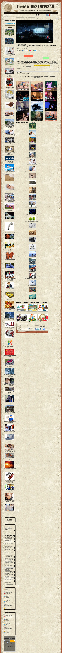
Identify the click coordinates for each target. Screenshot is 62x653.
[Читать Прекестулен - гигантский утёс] (9, 317)
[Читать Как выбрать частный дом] (9, 411)
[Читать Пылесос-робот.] (9, 337)
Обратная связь (22, 325)
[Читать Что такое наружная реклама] (9, 170)
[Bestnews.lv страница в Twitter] (38, 329)
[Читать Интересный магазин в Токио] (9, 199)
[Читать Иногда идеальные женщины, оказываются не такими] (9, 499)
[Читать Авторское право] (9, 107)
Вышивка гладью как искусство (9, 527)
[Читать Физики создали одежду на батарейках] (9, 267)
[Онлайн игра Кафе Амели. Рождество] (21, 311)
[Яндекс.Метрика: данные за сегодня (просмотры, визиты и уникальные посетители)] (9, 643)
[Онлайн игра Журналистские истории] (21, 321)
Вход (40, 77)
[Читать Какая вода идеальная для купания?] (9, 189)
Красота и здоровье (8, 593)
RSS (43, 326)
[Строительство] (10, 210)
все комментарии (10, 584)
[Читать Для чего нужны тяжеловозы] (9, 326)
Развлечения (7, 600)
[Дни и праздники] (10, 162)
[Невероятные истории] (10, 117)
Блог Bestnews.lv (28, 325)
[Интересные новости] (10, 201)
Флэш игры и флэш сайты (9, 533)
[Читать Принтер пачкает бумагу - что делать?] (9, 440)
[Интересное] (10, 66)
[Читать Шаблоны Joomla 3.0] (9, 346)
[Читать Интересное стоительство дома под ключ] (9, 64)
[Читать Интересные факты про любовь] (9, 180)
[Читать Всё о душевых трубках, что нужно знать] (9, 230)
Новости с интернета (20, 17)
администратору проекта (29, 67)
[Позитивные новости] (10, 154)
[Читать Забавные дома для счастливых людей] (9, 208)
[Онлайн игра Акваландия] (43, 311)
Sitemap (41, 326)
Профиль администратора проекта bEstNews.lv (42, 65)
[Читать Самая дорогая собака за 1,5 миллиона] (9, 258)
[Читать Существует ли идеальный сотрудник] (9, 53)
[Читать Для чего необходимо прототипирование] (9, 97)
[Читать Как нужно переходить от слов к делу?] (9, 467)
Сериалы (6, 601)
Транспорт (7, 604)
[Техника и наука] (10, 269)
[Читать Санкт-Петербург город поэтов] (9, 34)
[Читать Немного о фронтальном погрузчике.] (9, 457)
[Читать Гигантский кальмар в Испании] (9, 218)
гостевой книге (28, 66)
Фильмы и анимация (8, 605)
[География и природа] (10, 45)
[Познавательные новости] (10, 135)
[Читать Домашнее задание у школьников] (9, 288)
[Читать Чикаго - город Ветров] (9, 44)
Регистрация (36, 77)
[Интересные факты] (9, 172)
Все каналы (7, 632)
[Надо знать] (10, 56)
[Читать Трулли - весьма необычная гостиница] (9, 125)
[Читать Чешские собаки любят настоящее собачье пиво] (9, 115)
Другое (6, 589)
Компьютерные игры (8, 592)
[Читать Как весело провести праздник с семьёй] (9, 307)
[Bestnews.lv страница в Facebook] (36, 329)
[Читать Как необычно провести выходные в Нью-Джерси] (9, 401)
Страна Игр (28, 48)
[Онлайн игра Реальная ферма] (32, 321)
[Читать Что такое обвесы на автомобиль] (9, 298)
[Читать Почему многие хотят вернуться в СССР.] (9, 354)
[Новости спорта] (10, 280)
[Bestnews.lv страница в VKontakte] (40, 329)
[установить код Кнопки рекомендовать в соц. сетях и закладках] (37, 50)
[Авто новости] (9, 76)
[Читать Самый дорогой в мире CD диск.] (9, 510)
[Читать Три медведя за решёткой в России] (9, 141)
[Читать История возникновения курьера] (9, 420)
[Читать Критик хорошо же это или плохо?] (9, 248)
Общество (7, 597)
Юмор (6, 608)
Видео (26, 17)
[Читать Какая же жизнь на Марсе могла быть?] (9, 238)
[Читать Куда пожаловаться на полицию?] (9, 430)
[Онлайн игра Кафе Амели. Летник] (32, 311)
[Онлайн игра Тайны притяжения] (43, 321)
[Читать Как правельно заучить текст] (9, 449)
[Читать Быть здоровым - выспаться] (9, 133)
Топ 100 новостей (10, 514)
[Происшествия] (10, 144)
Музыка (6, 596)
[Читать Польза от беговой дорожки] (9, 490)
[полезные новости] (9, 520)
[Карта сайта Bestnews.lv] (44, 329)
